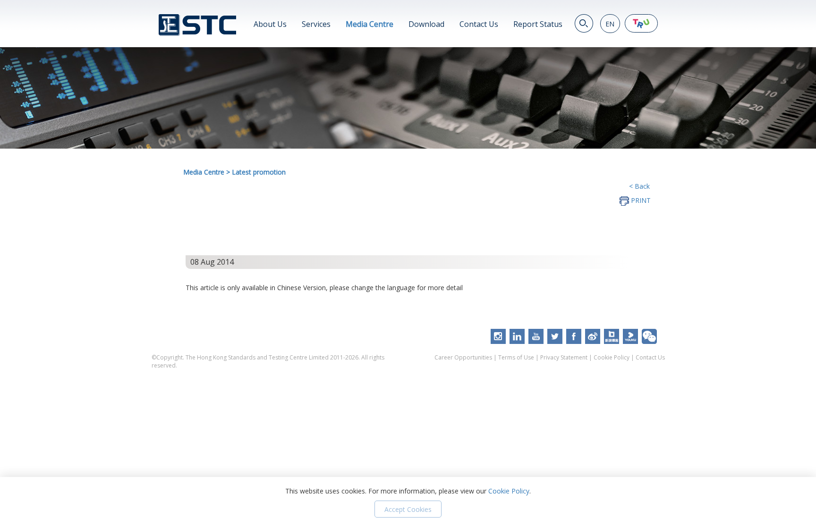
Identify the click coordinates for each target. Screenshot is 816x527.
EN (609, 23)
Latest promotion (259, 171)
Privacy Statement (563, 357)
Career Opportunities (463, 357)
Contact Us (478, 24)
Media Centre (369, 24)
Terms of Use (516, 357)
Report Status (537, 24)
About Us (270, 24)
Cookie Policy (611, 357)
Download (426, 24)
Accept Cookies (408, 509)
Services (316, 24)
